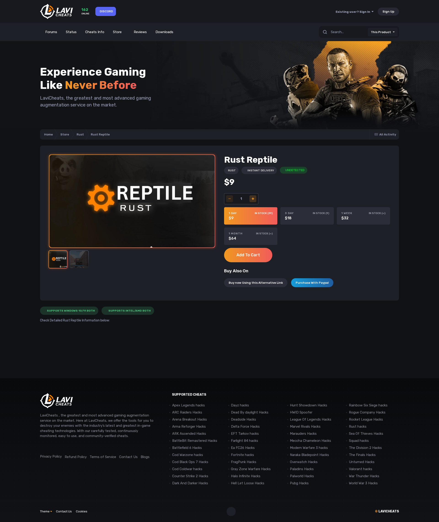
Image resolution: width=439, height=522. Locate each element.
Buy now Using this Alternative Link (256, 282)
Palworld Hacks (302, 476)
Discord (106, 11)
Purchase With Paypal (312, 282)
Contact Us (128, 457)
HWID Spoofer (301, 412)
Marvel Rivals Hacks (305, 426)
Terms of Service (103, 457)
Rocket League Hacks (366, 419)
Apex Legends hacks (188, 405)
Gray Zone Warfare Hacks (251, 469)
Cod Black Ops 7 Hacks (190, 462)
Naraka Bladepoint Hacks (309, 455)
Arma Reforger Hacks (189, 426)
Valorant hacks (360, 469)
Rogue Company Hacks (367, 412)
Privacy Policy (51, 456)
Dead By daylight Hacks (249, 412)
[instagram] (52, 446)
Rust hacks (358, 426)
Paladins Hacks (302, 469)
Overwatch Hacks (304, 462)
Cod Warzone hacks (187, 455)
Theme (45, 511)
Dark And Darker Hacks (190, 483)
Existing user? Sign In (354, 11)
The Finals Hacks (362, 455)
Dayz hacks (240, 405)
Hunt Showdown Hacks (308, 405)
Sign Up (388, 11)
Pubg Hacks (299, 483)
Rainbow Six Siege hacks (368, 405)
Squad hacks (359, 441)
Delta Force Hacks (245, 426)
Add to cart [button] (248, 254)
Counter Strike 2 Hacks (190, 476)
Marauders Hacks (303, 434)
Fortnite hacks (242, 455)
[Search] (325, 32)
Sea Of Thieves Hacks (366, 434)
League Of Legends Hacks (310, 419)
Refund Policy (76, 457)
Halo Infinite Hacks (245, 476)
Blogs (145, 457)
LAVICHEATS (387, 511)
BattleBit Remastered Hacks (194, 441)
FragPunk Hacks (243, 462)
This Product (381, 32)
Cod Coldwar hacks (187, 469)
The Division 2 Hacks (365, 448)
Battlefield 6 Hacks (187, 448)
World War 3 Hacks (363, 483)
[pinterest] (63, 446)
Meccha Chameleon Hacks (310, 441)
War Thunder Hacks (364, 476)
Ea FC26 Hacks (243, 448)
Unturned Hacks (362, 462)
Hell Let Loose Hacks (247, 483)
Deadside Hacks (243, 419)
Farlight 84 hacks (244, 441)
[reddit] (42, 446)
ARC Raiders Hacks (187, 412)
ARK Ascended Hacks (189, 434)
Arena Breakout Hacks (189, 419)
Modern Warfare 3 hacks (309, 448)
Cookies (81, 511)
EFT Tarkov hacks (245, 434)
